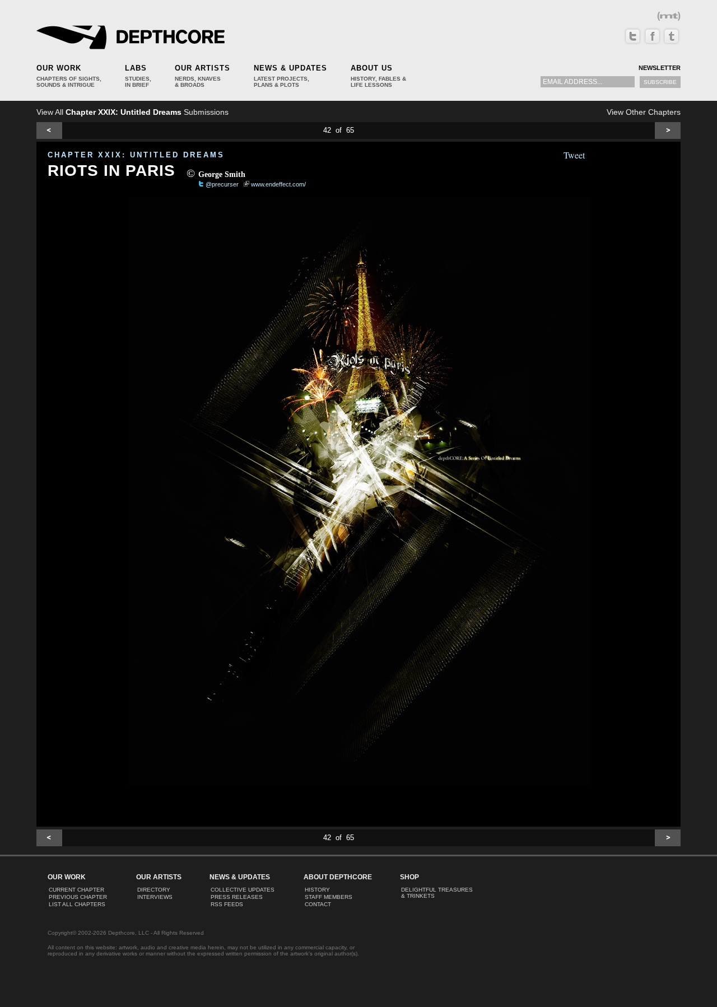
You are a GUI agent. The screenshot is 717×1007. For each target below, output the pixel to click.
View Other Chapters (644, 112)
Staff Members (328, 897)
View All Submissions (132, 112)
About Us (372, 68)
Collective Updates (242, 890)
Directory (153, 890)
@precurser (222, 184)
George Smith (221, 174)
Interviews (155, 897)
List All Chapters (77, 904)
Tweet (574, 155)
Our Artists (202, 68)
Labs (136, 68)
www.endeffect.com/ (278, 184)
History (317, 890)
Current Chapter (76, 890)
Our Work (58, 68)
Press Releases (237, 897)
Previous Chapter (78, 897)
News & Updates (290, 68)
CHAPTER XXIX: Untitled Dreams (136, 155)
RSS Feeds (227, 904)
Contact (318, 904)
